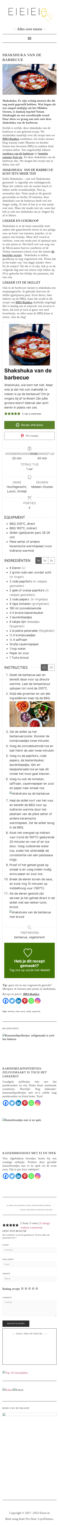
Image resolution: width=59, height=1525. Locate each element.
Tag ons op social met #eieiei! (29, 970)
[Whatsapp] (31, 1001)
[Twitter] (12, 1001)
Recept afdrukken (31, 425)
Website (6, 1274)
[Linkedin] (18, 1001)
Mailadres (8, 1259)
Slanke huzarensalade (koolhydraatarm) (29, 1205)
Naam (5, 1245)
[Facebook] (6, 1001)
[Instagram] (37, 1001)
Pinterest (27, 1342)
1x (38, 560)
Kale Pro (24, 1519)
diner (18, 1011)
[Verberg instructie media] (51, 667)
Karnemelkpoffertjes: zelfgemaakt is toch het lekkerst (24, 1072)
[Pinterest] (25, 1001)
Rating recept (11, 1288)
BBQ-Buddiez (10, 139)
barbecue (11, 1011)
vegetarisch (36, 1011)
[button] (6, 413)
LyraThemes (45, 1519)
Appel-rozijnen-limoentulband (36, 1210)
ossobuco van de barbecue (18, 153)
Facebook (23, 1342)
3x (51, 560)
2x (44, 560)
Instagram (32, 1342)
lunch (23, 1011)
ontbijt (28, 1011)
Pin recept (31, 435)
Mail (36, 1342)
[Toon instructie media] (44, 667)
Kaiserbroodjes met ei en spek (29, 1153)
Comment (7, 1298)
